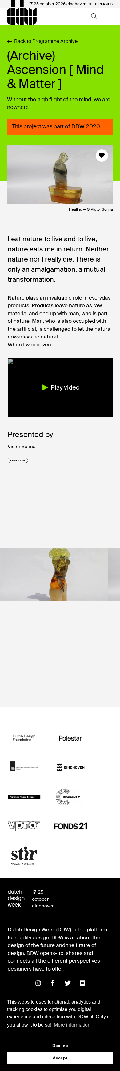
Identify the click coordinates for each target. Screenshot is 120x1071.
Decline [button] (60, 1045)
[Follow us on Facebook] (53, 983)
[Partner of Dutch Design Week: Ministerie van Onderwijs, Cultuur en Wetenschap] (24, 767)
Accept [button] (60, 1057)
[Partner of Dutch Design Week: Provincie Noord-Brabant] (24, 797)
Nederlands (101, 4)
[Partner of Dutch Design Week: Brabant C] (70, 797)
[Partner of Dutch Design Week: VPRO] (24, 826)
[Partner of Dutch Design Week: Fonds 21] (70, 826)
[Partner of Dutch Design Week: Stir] (24, 855)
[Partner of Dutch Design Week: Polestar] (70, 738)
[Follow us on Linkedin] (82, 983)
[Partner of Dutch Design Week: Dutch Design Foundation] (24, 738)
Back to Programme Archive (46, 41)
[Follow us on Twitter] (67, 983)
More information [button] (72, 1025)
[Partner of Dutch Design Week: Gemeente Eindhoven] (70, 767)
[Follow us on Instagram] (38, 983)
